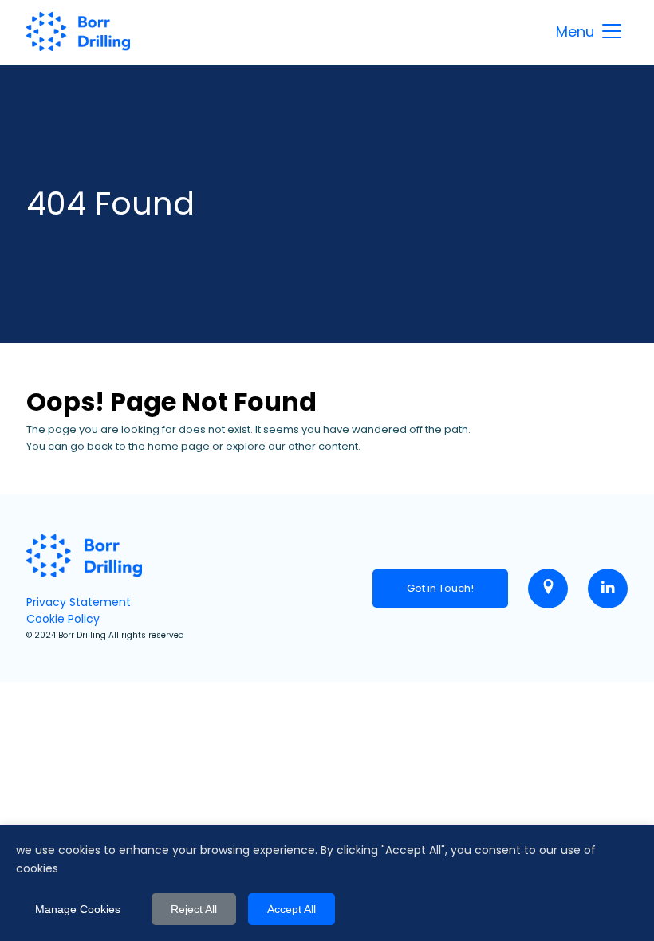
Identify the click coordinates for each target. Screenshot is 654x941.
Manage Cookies (77, 909)
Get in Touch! (440, 588)
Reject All (194, 909)
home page (179, 446)
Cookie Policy (63, 619)
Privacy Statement (78, 602)
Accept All (291, 909)
